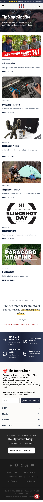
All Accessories (15, 477)
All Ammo (30, 481)
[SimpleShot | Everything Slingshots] (21, 6)
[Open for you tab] (37, 496)
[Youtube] (32, 465)
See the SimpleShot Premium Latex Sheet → (21, 324)
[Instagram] (21, 465)
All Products (12, 472)
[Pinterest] (11, 465)
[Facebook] (16, 465)
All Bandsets (13, 481)
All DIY (32, 477)
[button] (38, 6)
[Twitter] (26, 465)
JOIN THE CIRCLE (30, 400)
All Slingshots (30, 472)
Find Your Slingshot (21, 450)
